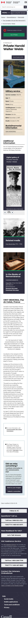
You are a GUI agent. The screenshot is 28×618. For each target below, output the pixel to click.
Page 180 (8, 283)
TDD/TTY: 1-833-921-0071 (14, 524)
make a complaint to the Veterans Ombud (12, 585)
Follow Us (16, 511)
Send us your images (14, 487)
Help (4, 596)
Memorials (21, 17)
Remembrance (11, 17)
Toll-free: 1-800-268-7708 (14, 560)
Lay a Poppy (14, 34)
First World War (10, 244)
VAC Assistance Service (10, 544)
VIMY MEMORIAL (11, 131)
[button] (5, 212)
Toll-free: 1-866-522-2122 (14, 520)
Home (3, 17)
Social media (8, 599)
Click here (15, 450)
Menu (5, 13)
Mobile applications (11, 602)
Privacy (6, 607)
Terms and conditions (12, 604)
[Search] (25, 7)
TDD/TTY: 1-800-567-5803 (14, 565)
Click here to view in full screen (14, 209)
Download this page (12, 290)
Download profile (18, 57)
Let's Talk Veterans (14, 535)
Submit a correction (14, 491)
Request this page (12, 288)
